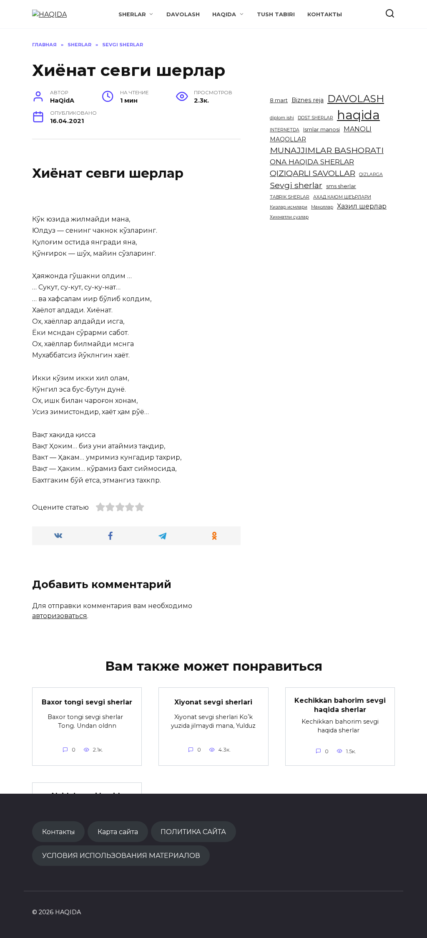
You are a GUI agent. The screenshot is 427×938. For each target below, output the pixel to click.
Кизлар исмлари (288, 207)
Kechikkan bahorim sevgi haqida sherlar (340, 705)
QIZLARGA (371, 174)
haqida (358, 115)
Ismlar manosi (321, 129)
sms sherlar (341, 186)
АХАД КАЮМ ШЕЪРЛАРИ (342, 197)
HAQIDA (224, 14)
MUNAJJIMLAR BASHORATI (327, 150)
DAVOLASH (183, 14)
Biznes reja (307, 100)
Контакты (324, 14)
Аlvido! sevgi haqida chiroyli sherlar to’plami (87, 800)
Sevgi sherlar (296, 185)
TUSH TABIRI (276, 14)
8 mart (279, 100)
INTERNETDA (284, 130)
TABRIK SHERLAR (289, 197)
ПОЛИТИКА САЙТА (193, 831)
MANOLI (358, 129)
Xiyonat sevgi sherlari (213, 702)
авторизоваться (59, 616)
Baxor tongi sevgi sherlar (87, 702)
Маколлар (322, 207)
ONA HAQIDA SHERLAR (312, 161)
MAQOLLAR (288, 139)
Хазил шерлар (362, 206)
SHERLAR (132, 14)
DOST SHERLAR (315, 118)
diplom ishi (282, 118)
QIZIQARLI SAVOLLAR (312, 173)
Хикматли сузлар (289, 217)
